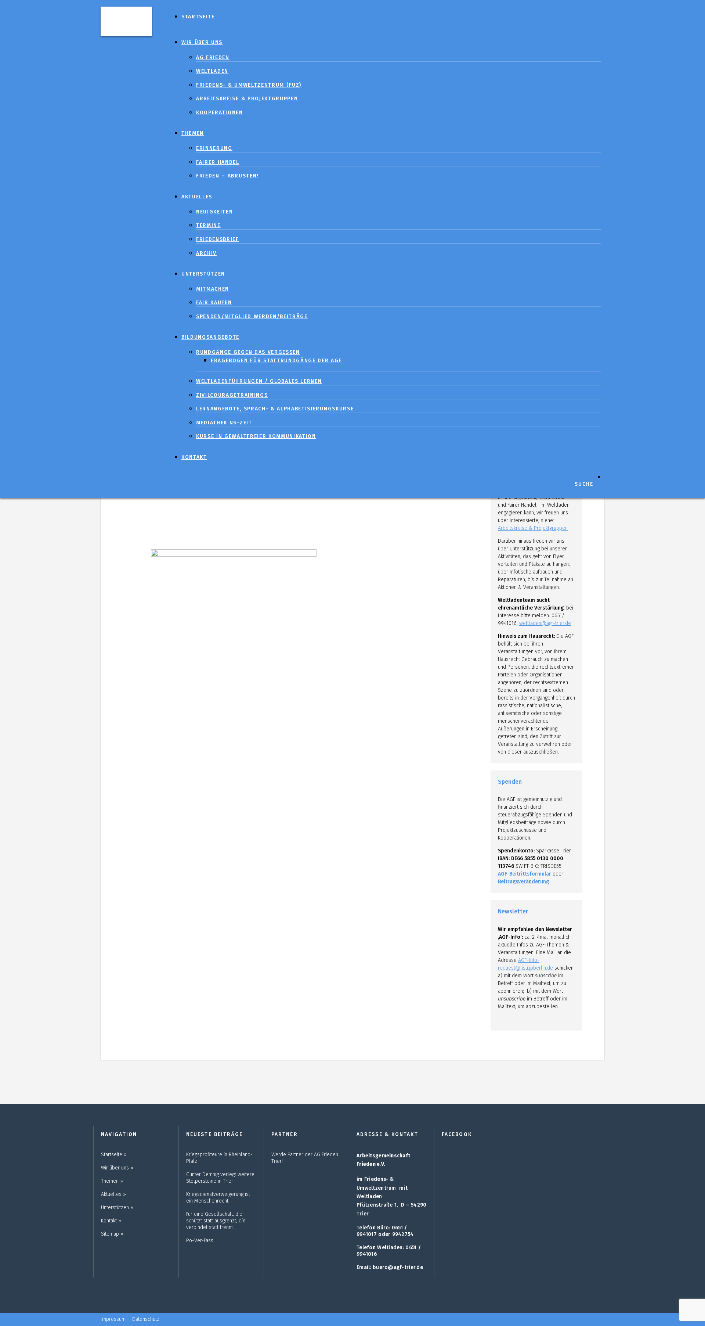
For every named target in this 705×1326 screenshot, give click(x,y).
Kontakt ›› (111, 1221)
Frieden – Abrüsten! (227, 176)
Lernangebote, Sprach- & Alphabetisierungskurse (275, 409)
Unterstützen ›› (117, 1207)
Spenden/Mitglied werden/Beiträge (252, 316)
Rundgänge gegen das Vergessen (248, 352)
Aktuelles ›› (113, 1194)
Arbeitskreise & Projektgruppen (247, 99)
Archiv (206, 253)
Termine (208, 225)
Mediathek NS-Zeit (224, 423)
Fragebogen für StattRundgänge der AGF (276, 360)
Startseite (198, 17)
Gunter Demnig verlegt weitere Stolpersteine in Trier (220, 1177)
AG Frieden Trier (126, 20)
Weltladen (212, 71)
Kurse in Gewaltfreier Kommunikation (256, 436)
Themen (192, 133)
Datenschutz (145, 1319)
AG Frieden (212, 57)
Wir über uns (202, 42)
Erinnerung (214, 148)
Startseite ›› (114, 1154)
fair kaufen (214, 302)
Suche (584, 484)
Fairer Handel (217, 162)
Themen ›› (112, 1181)
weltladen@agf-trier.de (545, 623)
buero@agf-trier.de (398, 1267)
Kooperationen (219, 112)
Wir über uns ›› (117, 1168)
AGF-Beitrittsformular (524, 874)
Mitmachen (212, 289)
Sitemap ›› (112, 1234)
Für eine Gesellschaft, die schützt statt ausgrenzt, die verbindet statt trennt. (216, 1220)
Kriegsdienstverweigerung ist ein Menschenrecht (218, 1197)
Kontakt (194, 457)
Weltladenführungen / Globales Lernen (259, 381)
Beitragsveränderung (523, 881)
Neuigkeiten (214, 212)
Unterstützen (203, 274)
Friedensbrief (217, 239)
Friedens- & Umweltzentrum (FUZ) (248, 85)
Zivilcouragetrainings (232, 395)
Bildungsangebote (210, 337)
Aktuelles (196, 197)
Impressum (113, 1319)
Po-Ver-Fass (199, 1240)
